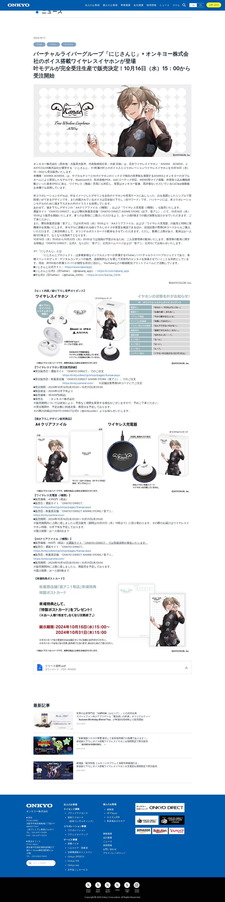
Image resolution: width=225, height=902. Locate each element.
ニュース (107, 841)
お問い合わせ (110, 849)
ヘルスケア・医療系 (78, 848)
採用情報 (107, 845)
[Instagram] (137, 885)
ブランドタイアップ (78, 834)
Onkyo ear (73, 865)
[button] (92, 5)
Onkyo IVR (73, 861)
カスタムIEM (113, 817)
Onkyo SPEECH (76, 856)
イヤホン (53, 44)
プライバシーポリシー (114, 853)
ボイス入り (69, 44)
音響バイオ (73, 843)
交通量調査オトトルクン (80, 852)
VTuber (39, 44)
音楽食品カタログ (116, 821)
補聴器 (110, 809)
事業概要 (107, 833)
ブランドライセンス (78, 813)
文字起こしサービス (78, 869)
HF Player (112, 813)
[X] (88, 885)
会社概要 (107, 837)
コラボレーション (77, 830)
